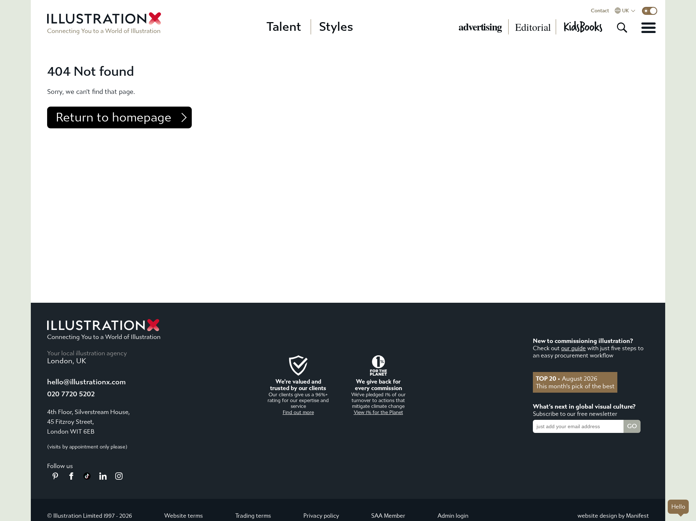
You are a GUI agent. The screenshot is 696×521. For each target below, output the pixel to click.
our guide (573, 348)
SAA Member (388, 515)
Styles (336, 27)
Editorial (533, 27)
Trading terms (253, 515)
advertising (480, 27)
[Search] (622, 27)
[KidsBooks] (582, 27)
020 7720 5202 (71, 394)
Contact (600, 10)
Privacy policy (321, 515)
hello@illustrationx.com (86, 382)
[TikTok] (87, 477)
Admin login (453, 515)
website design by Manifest (613, 515)
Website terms (183, 515)
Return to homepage (113, 117)
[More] (648, 27)
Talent (283, 27)
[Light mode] (649, 11)
